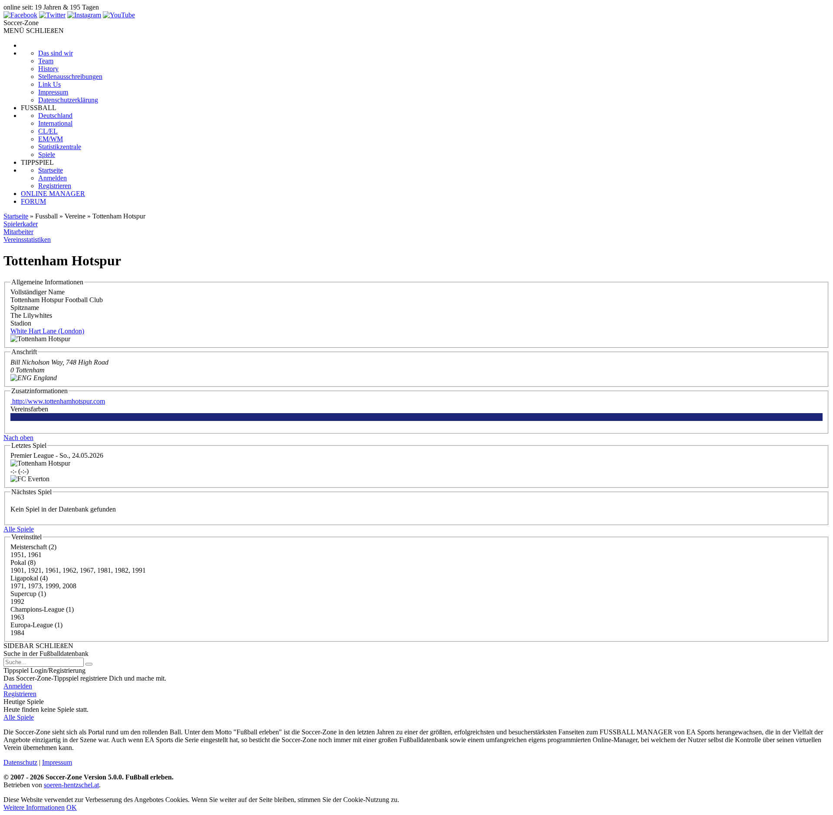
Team (45, 61)
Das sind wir (55, 53)
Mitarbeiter (18, 231)
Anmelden (52, 178)
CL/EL (48, 131)
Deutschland (55, 115)
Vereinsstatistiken (27, 239)
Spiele (46, 154)
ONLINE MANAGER (53, 193)
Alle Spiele (18, 529)
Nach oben (18, 437)
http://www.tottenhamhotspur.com (57, 401)
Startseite (50, 170)
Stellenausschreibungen (70, 76)
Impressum (53, 92)
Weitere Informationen (34, 807)
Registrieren (54, 185)
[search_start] (88, 664)
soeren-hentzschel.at (71, 785)
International (55, 123)
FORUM (33, 201)
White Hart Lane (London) (47, 331)
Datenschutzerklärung (68, 100)
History (48, 68)
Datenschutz (20, 762)
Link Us (49, 84)
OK (71, 807)
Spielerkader (20, 224)
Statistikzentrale (59, 146)
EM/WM (50, 139)
